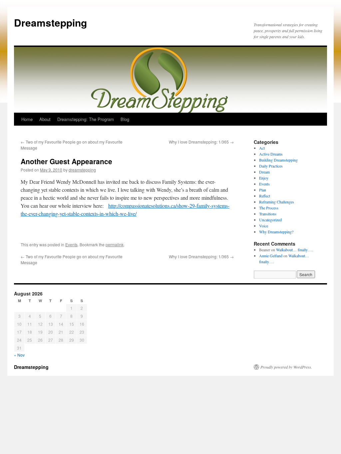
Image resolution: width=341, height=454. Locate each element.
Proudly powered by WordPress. (286, 367)
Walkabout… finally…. (294, 249)
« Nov (19, 355)
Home (27, 119)
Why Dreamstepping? (276, 231)
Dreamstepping (50, 22)
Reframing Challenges (276, 201)
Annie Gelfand (270, 255)
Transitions (267, 213)
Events (71, 244)
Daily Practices (271, 166)
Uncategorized (270, 219)
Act (262, 148)
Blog (125, 119)
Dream (264, 171)
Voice (263, 225)
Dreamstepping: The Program (85, 119)
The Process (268, 207)
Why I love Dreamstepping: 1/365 (201, 142)
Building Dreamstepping (278, 160)
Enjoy (263, 177)
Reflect (264, 195)
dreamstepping (82, 169)
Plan (262, 189)
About (45, 119)
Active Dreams (271, 154)
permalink (115, 244)
